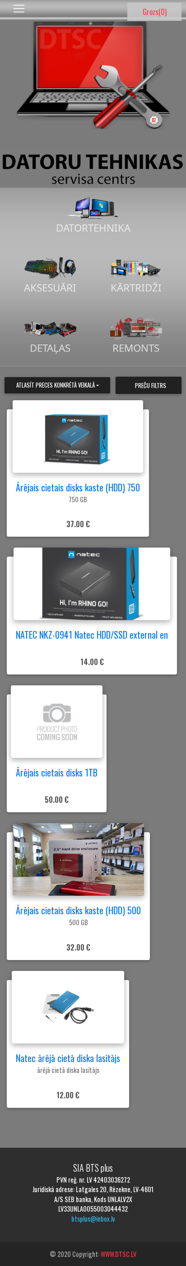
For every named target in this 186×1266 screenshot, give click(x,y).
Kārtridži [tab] (136, 288)
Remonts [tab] (135, 348)
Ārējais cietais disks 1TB (57, 772)
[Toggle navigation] (19, 8)
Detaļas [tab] (50, 348)
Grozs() (155, 11)
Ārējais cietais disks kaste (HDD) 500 (78, 910)
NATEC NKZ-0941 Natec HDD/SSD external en (92, 634)
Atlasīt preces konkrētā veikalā (55, 385)
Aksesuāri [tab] (50, 288)
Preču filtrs (150, 385)
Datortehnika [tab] (93, 228)
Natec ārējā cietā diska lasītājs (68, 1058)
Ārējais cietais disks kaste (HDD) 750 (78, 487)
